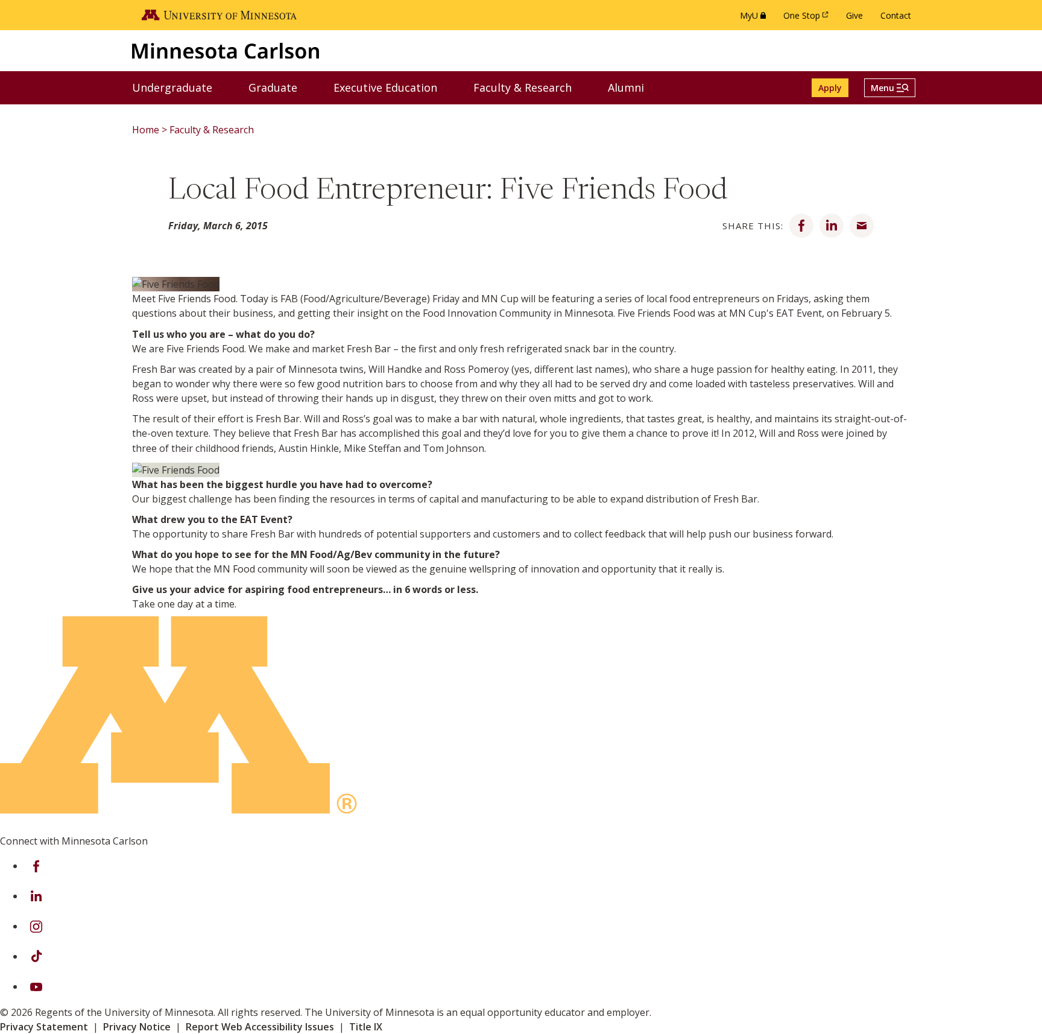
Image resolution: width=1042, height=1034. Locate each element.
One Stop (808, 18)
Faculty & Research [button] (530, 87)
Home (145, 129)
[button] (889, 87)
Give (854, 15)
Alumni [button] (633, 87)
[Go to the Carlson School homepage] (225, 50)
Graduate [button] (280, 87)
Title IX (365, 1026)
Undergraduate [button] (179, 87)
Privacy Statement (44, 1026)
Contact (895, 15)
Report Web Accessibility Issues (260, 1026)
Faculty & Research (211, 129)
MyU (755, 18)
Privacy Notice (137, 1026)
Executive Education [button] (392, 87)
